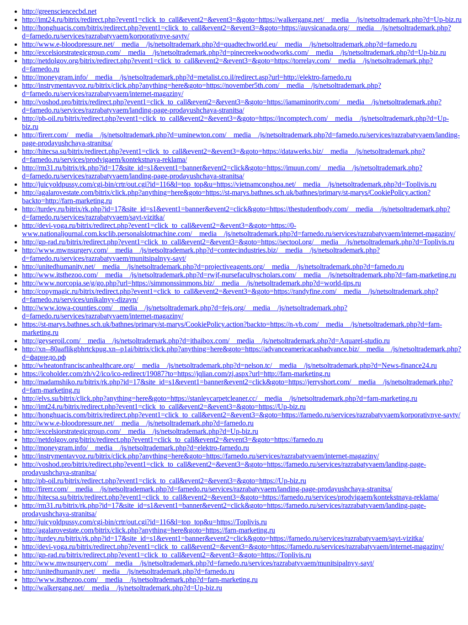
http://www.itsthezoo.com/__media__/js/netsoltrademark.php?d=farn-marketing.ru (140, 579)
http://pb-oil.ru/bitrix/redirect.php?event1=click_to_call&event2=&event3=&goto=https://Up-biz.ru (164, 481)
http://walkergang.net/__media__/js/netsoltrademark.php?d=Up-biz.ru (122, 588)
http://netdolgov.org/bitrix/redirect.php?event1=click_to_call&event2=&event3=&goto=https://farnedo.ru (172, 439)
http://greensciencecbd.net (59, 11)
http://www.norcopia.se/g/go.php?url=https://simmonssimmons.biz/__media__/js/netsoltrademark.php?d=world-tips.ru (191, 283)
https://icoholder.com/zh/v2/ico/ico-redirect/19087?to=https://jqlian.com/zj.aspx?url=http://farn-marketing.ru (176, 373)
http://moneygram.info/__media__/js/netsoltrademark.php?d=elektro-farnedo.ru (135, 448)
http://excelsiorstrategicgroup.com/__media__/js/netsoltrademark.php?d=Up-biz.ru (140, 431)
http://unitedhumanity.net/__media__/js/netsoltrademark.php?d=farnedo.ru (128, 571)
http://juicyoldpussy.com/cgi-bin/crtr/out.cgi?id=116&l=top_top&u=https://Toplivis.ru (144, 522)
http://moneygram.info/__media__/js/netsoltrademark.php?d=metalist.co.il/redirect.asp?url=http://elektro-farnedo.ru (186, 77)
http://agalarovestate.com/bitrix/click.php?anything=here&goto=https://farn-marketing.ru (148, 530)
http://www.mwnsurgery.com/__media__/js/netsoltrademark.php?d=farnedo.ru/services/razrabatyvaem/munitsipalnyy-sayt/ (198, 563)
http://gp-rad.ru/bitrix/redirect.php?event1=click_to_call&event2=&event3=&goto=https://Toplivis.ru (166, 555)
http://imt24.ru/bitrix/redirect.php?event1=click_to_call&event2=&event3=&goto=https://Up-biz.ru (164, 406)
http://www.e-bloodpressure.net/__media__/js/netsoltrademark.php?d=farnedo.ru (138, 423)
